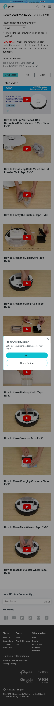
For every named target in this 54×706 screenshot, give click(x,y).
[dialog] (27, 353)
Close (48, 339)
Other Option (27, 362)
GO (26, 355)
